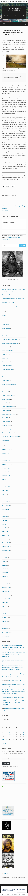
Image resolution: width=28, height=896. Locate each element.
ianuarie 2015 (5, 501)
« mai (3, 743)
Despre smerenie (6, 421)
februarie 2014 (5, 535)
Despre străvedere (6, 425)
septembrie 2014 (6, 513)
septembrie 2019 (6, 471)
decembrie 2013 (6, 542)
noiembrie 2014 (5, 509)
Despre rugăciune (6, 410)
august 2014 (5, 516)
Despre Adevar (5, 324)
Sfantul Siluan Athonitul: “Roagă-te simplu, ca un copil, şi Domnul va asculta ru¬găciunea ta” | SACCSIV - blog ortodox (13, 698)
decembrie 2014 (6, 505)
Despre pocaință (6, 399)
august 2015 (5, 490)
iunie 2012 (4, 610)
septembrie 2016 (6, 483)
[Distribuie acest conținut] (2, 873)
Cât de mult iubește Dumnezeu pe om (10, 306)
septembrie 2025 (6, 449)
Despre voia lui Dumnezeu (8, 432)
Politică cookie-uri (9, 890)
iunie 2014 (4, 520)
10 (3, 734)
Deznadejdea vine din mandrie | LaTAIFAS (11, 684)
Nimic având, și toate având (8, 302)
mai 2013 (4, 568)
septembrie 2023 (6, 457)
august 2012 (5, 602)
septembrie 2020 (6, 468)
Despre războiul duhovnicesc (8, 414)
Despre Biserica (5, 335)
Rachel (3, 645)
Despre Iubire (5, 358)
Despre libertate (6, 361)
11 (6, 734)
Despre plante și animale (7, 395)
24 (3, 739)
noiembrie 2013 (5, 546)
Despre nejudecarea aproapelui (9, 384)
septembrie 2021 (6, 464)
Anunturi (4, 315)
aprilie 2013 (5, 572)
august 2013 (5, 557)
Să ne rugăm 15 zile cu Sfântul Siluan (10, 436)
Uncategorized (5, 440)
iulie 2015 (4, 494)
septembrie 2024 (6, 453)
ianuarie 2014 (5, 539)
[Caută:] (14, 245)
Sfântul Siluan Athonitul (14, 9)
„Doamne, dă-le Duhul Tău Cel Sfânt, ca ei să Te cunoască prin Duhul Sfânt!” (13, 702)
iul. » (6, 743)
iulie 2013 (4, 561)
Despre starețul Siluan (7, 294)
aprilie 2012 (5, 617)
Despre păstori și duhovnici (8, 406)
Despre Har (4, 354)
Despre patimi (5, 391)
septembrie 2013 (6, 554)
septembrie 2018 (6, 475)
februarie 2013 (5, 580)
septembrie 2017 (6, 479)
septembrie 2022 (6, 460)
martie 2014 (5, 531)
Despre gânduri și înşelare (10, 195)
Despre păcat (5, 403)
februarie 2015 (5, 498)
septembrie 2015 (6, 486)
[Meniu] (4, 24)
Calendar (5, 873)
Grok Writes (5, 660)
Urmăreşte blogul (7, 748)
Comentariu (20, 232)
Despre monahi (5, 380)
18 (6, 736)
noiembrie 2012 (5, 591)
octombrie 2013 (6, 550)
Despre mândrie (5, 373)
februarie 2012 (5, 624)
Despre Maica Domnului (7, 369)
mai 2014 (4, 524)
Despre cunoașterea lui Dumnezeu (10, 339)
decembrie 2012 (6, 587)
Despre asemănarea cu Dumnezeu (10, 332)
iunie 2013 (4, 565)
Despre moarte (5, 376)
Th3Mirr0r (4, 673)
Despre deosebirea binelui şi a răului (10, 343)
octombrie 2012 (6, 595)
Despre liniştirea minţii (7, 365)
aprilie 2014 (5, 527)
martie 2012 (5, 621)
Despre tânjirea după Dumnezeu (9, 429)
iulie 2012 (4, 606)
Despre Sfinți (5, 417)
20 (13, 736)
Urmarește (6, 763)
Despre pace (5, 388)
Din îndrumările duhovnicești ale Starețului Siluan (13, 298)
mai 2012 (4, 613)
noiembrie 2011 (5, 636)
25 (6, 739)
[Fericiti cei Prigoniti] (8, 868)
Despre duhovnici (6, 346)
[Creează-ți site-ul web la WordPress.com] (14, 1)
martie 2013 (5, 576)
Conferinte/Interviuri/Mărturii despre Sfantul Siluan (14, 319)
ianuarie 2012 (5, 628)
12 (10, 734)
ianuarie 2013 (5, 583)
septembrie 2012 (6, 598)
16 (23, 734)
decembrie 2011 (6, 632)
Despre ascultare (6, 328)
